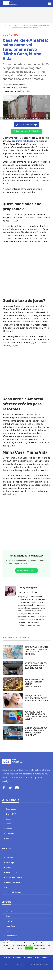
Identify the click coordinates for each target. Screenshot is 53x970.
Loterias (9, 911)
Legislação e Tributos (14, 877)
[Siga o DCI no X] (10, 787)
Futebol (8, 824)
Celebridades (11, 809)
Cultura (8, 819)
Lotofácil (9, 921)
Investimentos (11, 872)
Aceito (29, 948)
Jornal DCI (7, 25)
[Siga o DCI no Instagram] (17, 788)
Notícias (9, 829)
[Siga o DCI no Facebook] (4, 787)
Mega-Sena (10, 926)
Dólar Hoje (10, 862)
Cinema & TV (11, 814)
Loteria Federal (11, 936)
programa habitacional (23, 140)
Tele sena (9, 931)
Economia (16, 25)
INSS (8, 887)
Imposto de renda (13, 882)
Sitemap (45, 957)
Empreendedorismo (13, 892)
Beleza (8, 838)
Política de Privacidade (14, 957)
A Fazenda (10, 833)
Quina (8, 916)
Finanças (9, 867)
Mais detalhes (40, 948)
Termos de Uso (33, 957)
